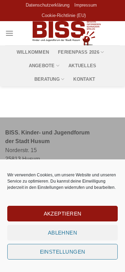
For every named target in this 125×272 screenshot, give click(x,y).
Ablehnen (62, 233)
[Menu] (9, 33)
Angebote (42, 65)
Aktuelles (82, 65)
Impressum (85, 5)
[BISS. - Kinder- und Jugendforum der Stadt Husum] (67, 33)
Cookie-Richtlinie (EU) (64, 15)
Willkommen (33, 52)
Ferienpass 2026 (78, 52)
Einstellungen (51, 187)
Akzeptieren (63, 214)
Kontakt (84, 79)
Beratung (47, 79)
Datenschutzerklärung (47, 5)
